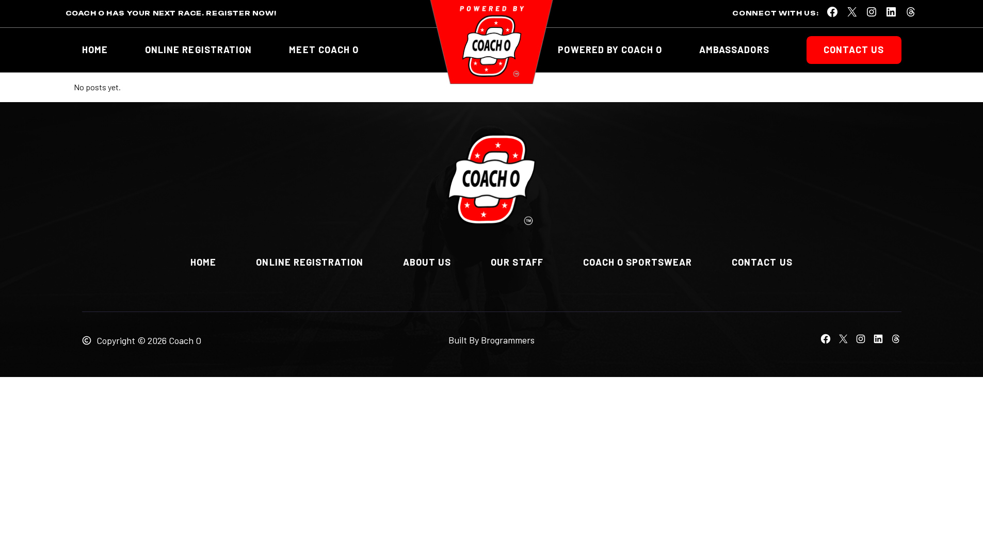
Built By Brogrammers (491, 340)
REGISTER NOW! (241, 13)
